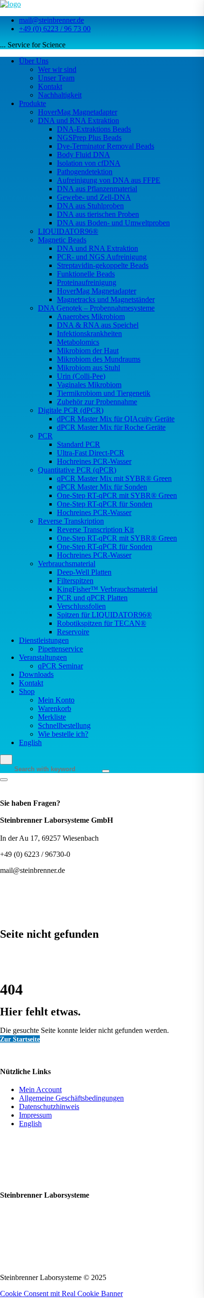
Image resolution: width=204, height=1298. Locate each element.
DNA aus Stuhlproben (90, 206)
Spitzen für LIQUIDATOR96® (104, 615)
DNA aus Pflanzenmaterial (97, 189)
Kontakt (50, 86)
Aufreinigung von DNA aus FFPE (108, 180)
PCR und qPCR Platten (92, 598)
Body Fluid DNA (83, 155)
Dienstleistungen (44, 640)
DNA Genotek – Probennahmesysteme (96, 308)
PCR (45, 436)
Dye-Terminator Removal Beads (105, 146)
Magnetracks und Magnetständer (106, 299)
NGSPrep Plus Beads (89, 137)
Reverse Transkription (71, 521)
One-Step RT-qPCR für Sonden (104, 504)
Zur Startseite (20, 1039)
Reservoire (73, 632)
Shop (27, 691)
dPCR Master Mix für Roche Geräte (111, 427)
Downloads (36, 674)
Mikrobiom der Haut (88, 351)
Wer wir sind (57, 69)
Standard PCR (78, 444)
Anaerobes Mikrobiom (91, 316)
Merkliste (52, 717)
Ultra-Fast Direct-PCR (90, 453)
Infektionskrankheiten (89, 333)
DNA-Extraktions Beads (94, 129)
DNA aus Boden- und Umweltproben (113, 223)
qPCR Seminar (60, 666)
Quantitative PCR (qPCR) (77, 470)
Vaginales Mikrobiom (89, 385)
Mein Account (40, 1089)
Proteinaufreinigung (86, 282)
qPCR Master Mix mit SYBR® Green (114, 478)
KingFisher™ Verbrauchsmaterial (107, 589)
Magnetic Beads (62, 240)
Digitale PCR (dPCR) (70, 410)
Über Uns (33, 61)
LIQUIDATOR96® (68, 231)
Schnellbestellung (64, 725)
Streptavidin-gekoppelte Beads (102, 265)
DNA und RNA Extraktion (78, 120)
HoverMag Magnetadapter (77, 112)
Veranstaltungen (43, 657)
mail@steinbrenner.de (51, 20)
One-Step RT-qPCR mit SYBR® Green (117, 495)
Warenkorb (54, 708)
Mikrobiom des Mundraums (98, 359)
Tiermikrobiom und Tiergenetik (103, 393)
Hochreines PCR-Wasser (94, 461)
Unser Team (56, 78)
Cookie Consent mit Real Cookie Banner (61, 1293)
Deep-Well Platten (84, 572)
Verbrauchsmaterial (66, 564)
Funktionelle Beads (86, 274)
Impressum (35, 1115)
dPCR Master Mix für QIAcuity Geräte (116, 419)
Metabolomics (78, 342)
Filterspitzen (75, 581)
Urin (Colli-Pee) (81, 376)
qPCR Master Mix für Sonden (102, 487)
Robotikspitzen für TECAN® (101, 623)
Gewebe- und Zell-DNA (94, 197)
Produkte (32, 103)
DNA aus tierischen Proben (98, 214)
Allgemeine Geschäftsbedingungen (71, 1098)
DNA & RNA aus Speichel (98, 325)
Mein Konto (56, 700)
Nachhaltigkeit (60, 95)
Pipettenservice (60, 649)
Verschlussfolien (81, 606)
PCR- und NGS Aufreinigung (102, 257)
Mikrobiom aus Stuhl (88, 368)
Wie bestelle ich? (63, 734)
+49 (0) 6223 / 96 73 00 (55, 29)
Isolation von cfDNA (89, 163)
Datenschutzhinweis (49, 1106)
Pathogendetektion (84, 172)
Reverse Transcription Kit (95, 529)
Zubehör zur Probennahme (97, 402)
